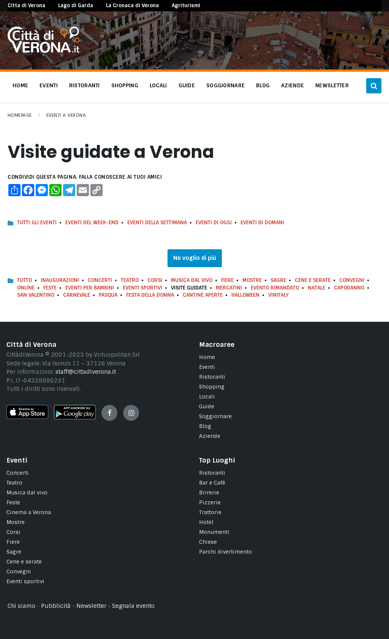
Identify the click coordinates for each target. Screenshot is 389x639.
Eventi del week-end (92, 222)
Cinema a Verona (28, 512)
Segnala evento (133, 606)
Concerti (100, 280)
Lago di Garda (75, 5)
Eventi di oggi (214, 222)
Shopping (212, 386)
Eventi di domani (262, 222)
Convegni (351, 280)
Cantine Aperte (203, 295)
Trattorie (210, 512)
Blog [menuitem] (263, 85)
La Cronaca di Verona (132, 5)
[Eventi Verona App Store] (27, 417)
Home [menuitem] (20, 85)
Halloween (245, 295)
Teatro (130, 280)
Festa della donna (150, 295)
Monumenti (214, 532)
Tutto (24, 280)
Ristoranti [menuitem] (84, 85)
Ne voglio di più (194, 258)
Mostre (252, 280)
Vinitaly (278, 295)
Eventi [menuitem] (49, 85)
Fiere (227, 280)
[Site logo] (43, 51)
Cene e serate (312, 280)
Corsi (154, 280)
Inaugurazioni (60, 280)
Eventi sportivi (25, 581)
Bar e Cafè (212, 482)
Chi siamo (21, 606)
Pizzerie (210, 502)
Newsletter (91, 606)
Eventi (207, 367)
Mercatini (229, 288)
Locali (207, 396)
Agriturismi (186, 5)
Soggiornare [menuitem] (225, 85)
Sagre (278, 280)
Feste (50, 288)
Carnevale (76, 295)
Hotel (206, 522)
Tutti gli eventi (37, 222)
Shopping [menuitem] (124, 85)
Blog (205, 426)
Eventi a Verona (66, 115)
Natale (316, 288)
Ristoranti (212, 376)
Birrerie (209, 492)
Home (207, 357)
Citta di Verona (26, 5)
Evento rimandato (275, 288)
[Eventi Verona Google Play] (75, 417)
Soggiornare (215, 416)
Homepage (20, 115)
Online (26, 288)
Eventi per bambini (89, 288)
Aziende (209, 436)
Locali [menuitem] (158, 85)
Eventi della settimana (157, 222)
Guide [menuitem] (187, 85)
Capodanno (349, 288)
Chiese (208, 541)
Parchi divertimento (225, 551)
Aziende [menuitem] (292, 85)
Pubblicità (56, 606)
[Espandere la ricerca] (373, 85)
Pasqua (108, 295)
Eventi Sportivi (142, 288)
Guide (206, 406)
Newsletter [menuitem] (332, 85)
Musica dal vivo (191, 280)
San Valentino (35, 295)
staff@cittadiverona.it (85, 372)
